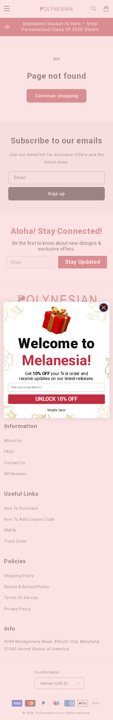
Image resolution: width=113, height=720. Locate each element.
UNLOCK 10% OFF (56, 399)
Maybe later (56, 410)
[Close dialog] (103, 307)
